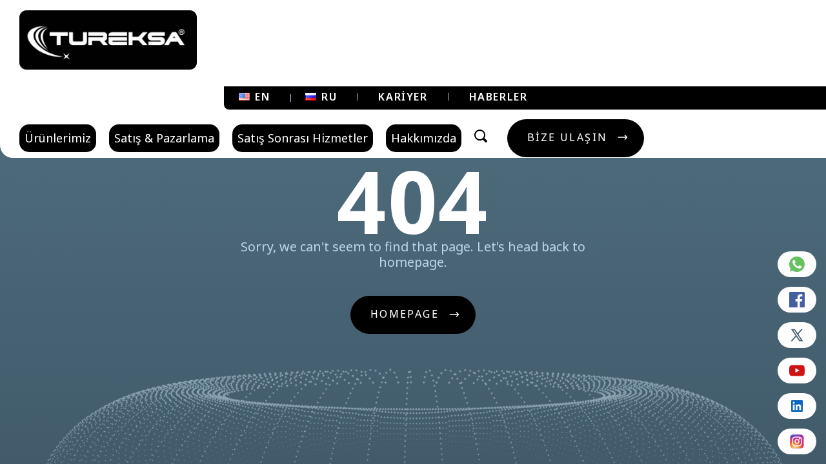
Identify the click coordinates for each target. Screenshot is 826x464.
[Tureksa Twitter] (797, 335)
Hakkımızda (423, 138)
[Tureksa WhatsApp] (797, 264)
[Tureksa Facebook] (797, 300)
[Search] (480, 136)
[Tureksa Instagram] (797, 441)
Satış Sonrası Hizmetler (302, 138)
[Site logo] (108, 40)
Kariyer (402, 97)
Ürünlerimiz (58, 138)
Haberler (498, 97)
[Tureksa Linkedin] (797, 406)
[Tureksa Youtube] (797, 370)
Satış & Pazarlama (164, 138)
